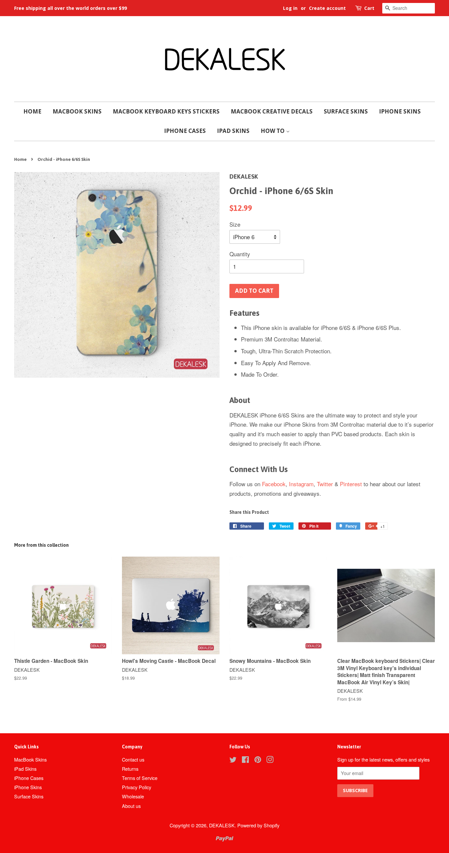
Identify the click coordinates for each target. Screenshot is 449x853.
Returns (130, 768)
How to (273, 131)
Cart (369, 8)
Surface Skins (346, 111)
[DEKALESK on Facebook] (245, 760)
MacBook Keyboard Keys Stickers (166, 111)
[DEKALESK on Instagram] (269, 760)
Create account (327, 8)
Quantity (239, 254)
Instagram (301, 484)
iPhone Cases (185, 131)
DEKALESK (222, 825)
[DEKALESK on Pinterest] (257, 760)
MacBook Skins (77, 111)
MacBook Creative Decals (272, 111)
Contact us (133, 759)
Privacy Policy (136, 787)
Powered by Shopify (258, 825)
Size (234, 224)
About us (131, 805)
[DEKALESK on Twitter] (233, 760)
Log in (290, 8)
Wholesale (133, 796)
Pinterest (351, 484)
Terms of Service (139, 777)
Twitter (325, 484)
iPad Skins (233, 131)
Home (32, 111)
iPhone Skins (400, 111)
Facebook (274, 484)
